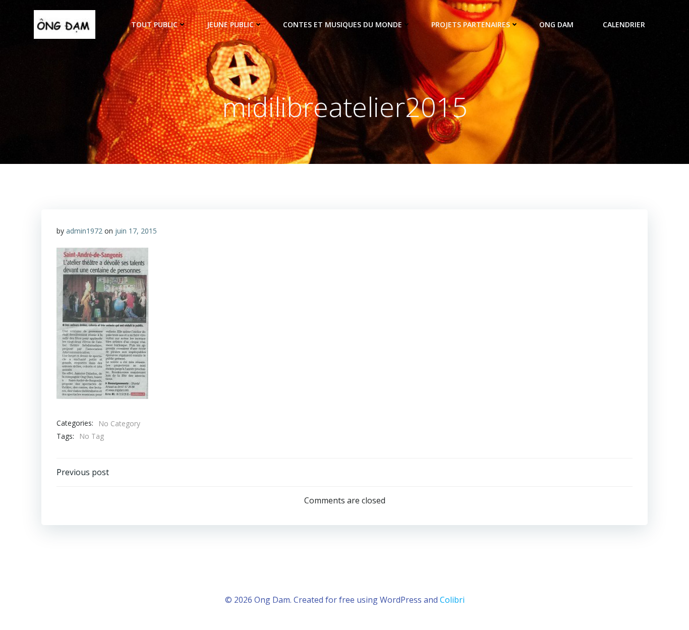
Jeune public (230, 24)
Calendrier (624, 24)
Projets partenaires (470, 24)
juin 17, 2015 (136, 231)
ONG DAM (556, 24)
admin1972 (84, 231)
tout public (154, 24)
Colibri (452, 599)
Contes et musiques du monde (342, 24)
